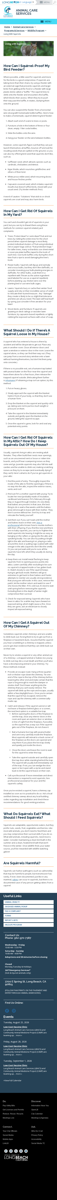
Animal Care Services (23, 26)
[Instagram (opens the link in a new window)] (15, 1010)
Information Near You (40, 1106)
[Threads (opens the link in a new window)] (21, 1151)
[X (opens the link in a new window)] (16, 1151)
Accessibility (36, 1139)
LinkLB (6, 1143)
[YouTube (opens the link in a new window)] (26, 1151)
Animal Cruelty (12, 902)
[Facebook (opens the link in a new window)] (8, 1010)
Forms (8, 915)
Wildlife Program (36, 30)
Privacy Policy (37, 1135)
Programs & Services (14, 30)
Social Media (8, 1135)
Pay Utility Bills (9, 1106)
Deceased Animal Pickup (16, 906)
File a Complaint (13, 911)
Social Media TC (38, 1143)
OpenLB (34, 1110)
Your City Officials (10, 1131)
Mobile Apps (8, 1139)
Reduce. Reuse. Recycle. (13, 1114)
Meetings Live (8, 1118)
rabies (15, 879)
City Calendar (37, 1114)
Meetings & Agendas (39, 1118)
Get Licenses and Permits (13, 1110)
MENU (47, 2)
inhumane (10, 380)
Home (7, 26)
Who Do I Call (37, 1131)
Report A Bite (11, 920)
